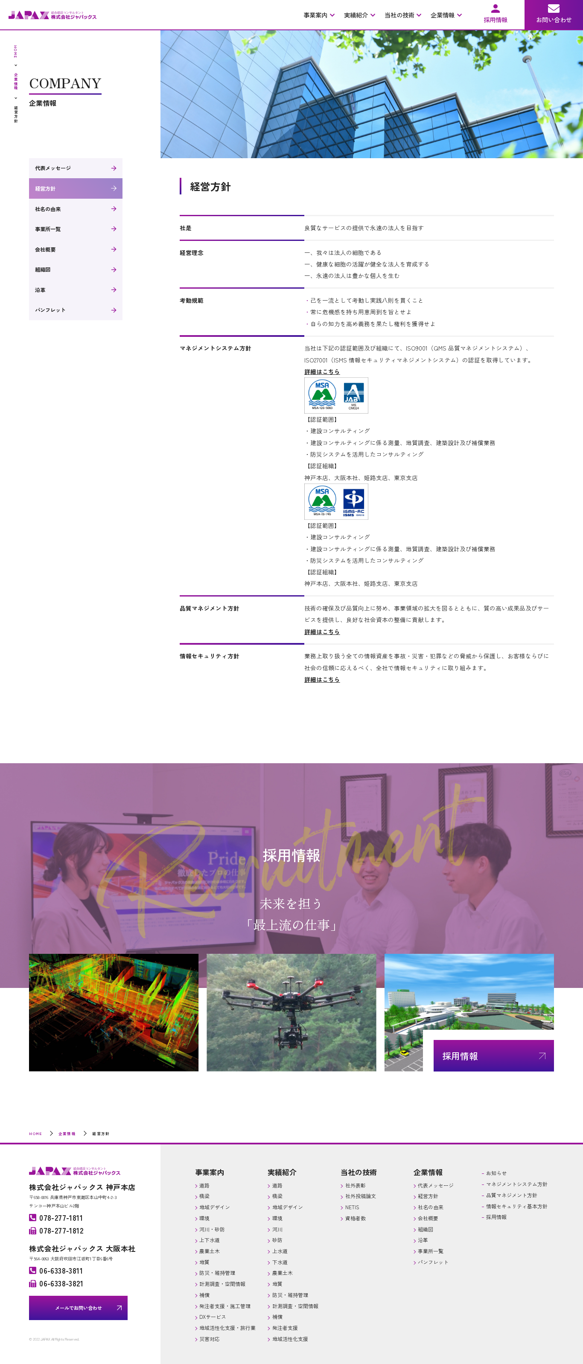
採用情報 (496, 1216)
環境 (204, 1218)
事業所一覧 (48, 229)
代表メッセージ (53, 168)
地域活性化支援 (290, 1338)
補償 (204, 1294)
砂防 (277, 1239)
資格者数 (355, 1218)
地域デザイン (214, 1207)
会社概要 (45, 249)
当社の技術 (359, 1172)
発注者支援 (285, 1327)
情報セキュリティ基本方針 (517, 1206)
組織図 (42, 269)
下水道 (280, 1262)
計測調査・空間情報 (222, 1283)
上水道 (280, 1250)
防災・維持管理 (217, 1272)
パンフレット (50, 310)
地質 (204, 1262)
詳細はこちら (322, 631)
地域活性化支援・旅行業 (227, 1327)
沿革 (40, 290)
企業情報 (428, 1172)
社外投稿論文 (360, 1195)
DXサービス (212, 1316)
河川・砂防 (212, 1229)
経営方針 (45, 188)
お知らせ (496, 1172)
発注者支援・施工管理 (225, 1305)
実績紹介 (282, 1172)
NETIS (352, 1207)
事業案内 (209, 1172)
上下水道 (209, 1239)
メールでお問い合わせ (78, 1307)
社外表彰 (355, 1185)
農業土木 (209, 1250)
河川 (277, 1229)
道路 (204, 1185)
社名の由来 (48, 209)
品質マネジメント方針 (511, 1195)
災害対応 (209, 1338)
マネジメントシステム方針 (517, 1183)
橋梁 (204, 1195)
